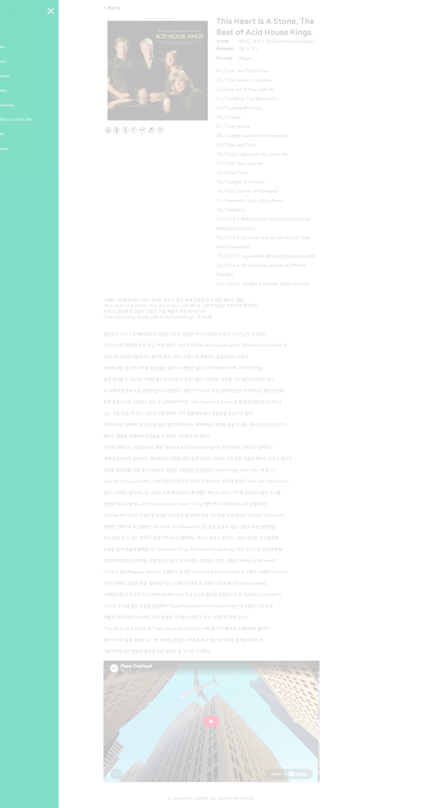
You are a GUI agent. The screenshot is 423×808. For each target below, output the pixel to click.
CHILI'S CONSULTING (23, 119)
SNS (8, 134)
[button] (58, 11)
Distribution (15, 105)
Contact (12, 149)
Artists (11, 90)
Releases (13, 76)
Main (9, 47)
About (10, 61)
